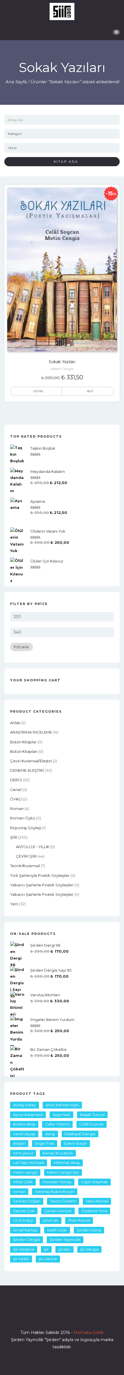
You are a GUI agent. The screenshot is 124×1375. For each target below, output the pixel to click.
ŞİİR (13, 837)
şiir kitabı (21, 1258)
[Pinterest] (82, 1316)
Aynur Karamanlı (28, 1114)
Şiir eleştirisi (23, 1249)
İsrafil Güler (57, 1230)
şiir (46, 1249)
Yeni (14, 904)
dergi (50, 1134)
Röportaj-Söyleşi (25, 827)
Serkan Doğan (26, 1201)
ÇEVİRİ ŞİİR (26, 856)
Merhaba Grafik (89, 1332)
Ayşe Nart (61, 1114)
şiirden (64, 1249)
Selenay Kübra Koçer (54, 1191)
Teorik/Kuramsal (25, 865)
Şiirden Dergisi (26, 1239)
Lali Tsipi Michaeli (28, 1162)
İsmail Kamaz (25, 1230)
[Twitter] (51, 1316)
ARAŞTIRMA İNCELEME (31, 732)
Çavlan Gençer (58, 1210)
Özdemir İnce (94, 1210)
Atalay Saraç (24, 1105)
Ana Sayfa (16, 81)
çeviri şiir (51, 1220)
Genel (15, 789)
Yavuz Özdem (63, 1201)
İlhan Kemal (79, 1220)
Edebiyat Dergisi (80, 1134)
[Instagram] (62, 1316)
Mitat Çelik (23, 1181)
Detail (38, 391)
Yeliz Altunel (97, 1201)
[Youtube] (72, 1316)
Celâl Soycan (91, 1124)
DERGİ (16, 780)
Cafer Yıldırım (57, 1124)
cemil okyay (24, 1134)
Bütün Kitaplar (23, 742)
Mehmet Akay (67, 1162)
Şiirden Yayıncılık (65, 1239)
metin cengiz (25, 1172)
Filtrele (21, 647)
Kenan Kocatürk (58, 1153)
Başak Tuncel (92, 1114)
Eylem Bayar (75, 1143)
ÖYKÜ (16, 799)
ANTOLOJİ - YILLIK (32, 846)
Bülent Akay (24, 1124)
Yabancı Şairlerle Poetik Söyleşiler (42, 885)
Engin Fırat (44, 1143)
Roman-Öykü (22, 818)
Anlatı (15, 722)
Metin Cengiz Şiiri (63, 1172)
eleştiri (19, 1143)
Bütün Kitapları (23, 751)
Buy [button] (90, 391)
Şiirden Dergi (89, 1230)
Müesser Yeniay (57, 1181)
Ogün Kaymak (94, 1181)
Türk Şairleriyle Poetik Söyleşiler (39, 875)
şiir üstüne (48, 1258)
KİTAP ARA (63, 161)
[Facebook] (41, 1316)
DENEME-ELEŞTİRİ (27, 770)
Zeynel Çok (24, 1210)
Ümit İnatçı (23, 1220)
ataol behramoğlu (62, 1105)
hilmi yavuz (23, 1153)
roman (17, 808)
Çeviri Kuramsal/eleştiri (31, 761)
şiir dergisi (89, 1249)
